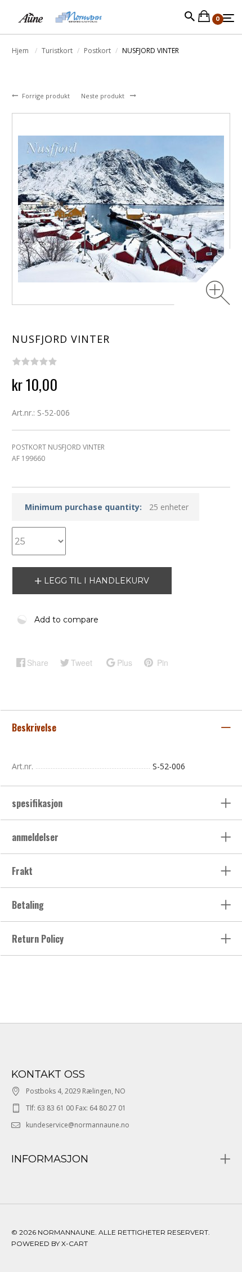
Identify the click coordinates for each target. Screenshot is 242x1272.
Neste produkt (103, 96)
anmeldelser (36, 837)
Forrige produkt (46, 96)
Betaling (28, 905)
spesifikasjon (38, 803)
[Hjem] (59, 28)
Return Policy (38, 939)
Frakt (22, 871)
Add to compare (66, 620)
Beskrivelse (35, 727)
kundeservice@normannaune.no (77, 1125)
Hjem (21, 50)
